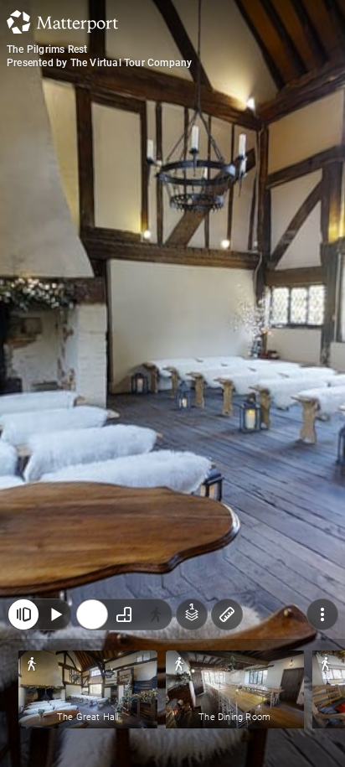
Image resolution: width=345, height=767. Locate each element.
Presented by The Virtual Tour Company (99, 63)
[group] (123, 614)
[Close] (23, 614)
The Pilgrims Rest (47, 49)
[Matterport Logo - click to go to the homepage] (62, 22)
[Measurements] (227, 614)
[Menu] (322, 614)
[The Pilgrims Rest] (172, 383)
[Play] (55, 614)
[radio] (92, 614)
